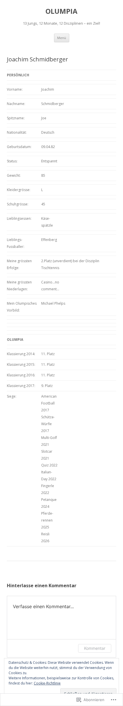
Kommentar (94, 648)
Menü (61, 38)
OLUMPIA (61, 11)
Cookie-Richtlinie (47, 683)
